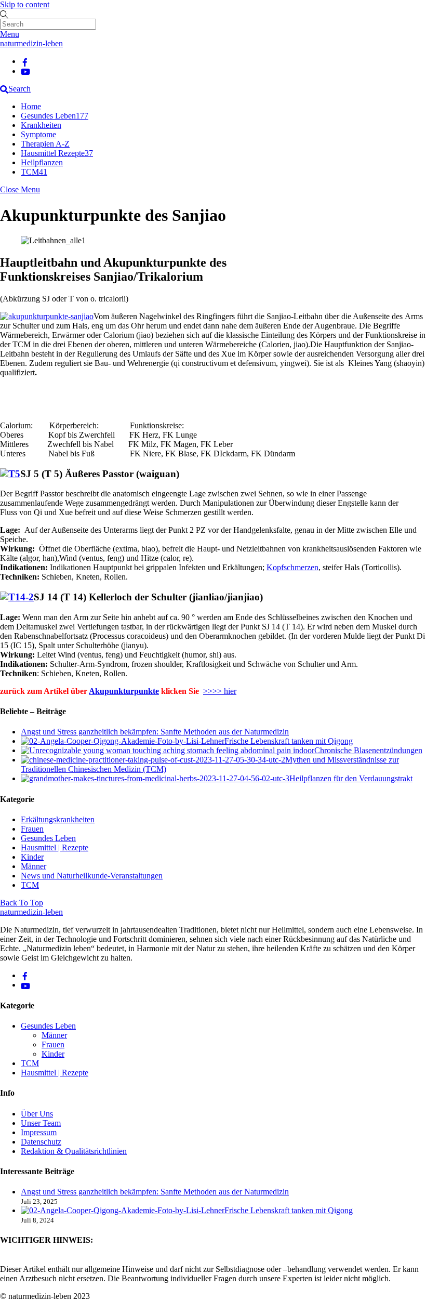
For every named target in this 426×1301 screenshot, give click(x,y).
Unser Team (41, 1123)
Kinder (32, 856)
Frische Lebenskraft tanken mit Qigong (288, 741)
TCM (34, 171)
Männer (33, 866)
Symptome (38, 134)
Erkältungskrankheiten (58, 819)
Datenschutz (41, 1141)
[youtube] (25, 71)
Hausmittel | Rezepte (54, 847)
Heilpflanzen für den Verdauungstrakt (350, 778)
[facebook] (25, 61)
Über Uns (37, 1113)
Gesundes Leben (54, 115)
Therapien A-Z (45, 143)
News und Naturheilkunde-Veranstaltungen (92, 875)
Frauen (32, 828)
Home (31, 106)
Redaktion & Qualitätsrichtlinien (74, 1151)
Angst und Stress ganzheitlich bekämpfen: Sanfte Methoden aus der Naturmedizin (155, 731)
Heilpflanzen (42, 162)
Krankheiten (41, 125)
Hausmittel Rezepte (57, 153)
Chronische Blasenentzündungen (368, 750)
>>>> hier (219, 691)
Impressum (39, 1132)
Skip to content (24, 4)
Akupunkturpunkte (124, 691)
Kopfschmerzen (292, 567)
